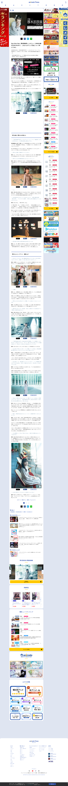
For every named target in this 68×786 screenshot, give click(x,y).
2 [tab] (48, 95)
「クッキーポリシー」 (30, 784)
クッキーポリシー (32, 749)
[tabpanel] (51, 91)
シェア (25, 238)
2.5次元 (12, 762)
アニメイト (49, 747)
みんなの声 (46, 6)
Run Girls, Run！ (19, 511)
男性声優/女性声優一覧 (23, 757)
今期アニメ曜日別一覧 (23, 748)
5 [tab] (52, 95)
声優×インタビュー (22, 758)
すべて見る (51, 208)
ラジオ (38, 6)
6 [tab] (53, 95)
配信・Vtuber (12, 763)
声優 (30, 6)
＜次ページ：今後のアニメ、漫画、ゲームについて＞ (26, 499)
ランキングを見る (26, 649)
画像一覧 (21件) (34, 238)
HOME (5, 6)
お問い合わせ (31, 752)
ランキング (13, 6)
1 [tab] (47, 95)
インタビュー (29, 511)
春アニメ (21, 749)
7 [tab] (55, 95)
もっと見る (51, 97)
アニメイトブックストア (42, 747)
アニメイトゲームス (41, 748)
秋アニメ (21, 752)
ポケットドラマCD (41, 749)
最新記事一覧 (22, 747)
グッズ (54, 6)
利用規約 (31, 747)
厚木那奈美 (12, 511)
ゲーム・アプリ (13, 758)
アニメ (22, 6)
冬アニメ (21, 753)
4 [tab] (51, 95)
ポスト (18, 238)
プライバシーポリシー (32, 748)
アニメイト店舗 (50, 749)
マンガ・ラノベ (13, 757)
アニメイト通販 (50, 748)
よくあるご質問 (32, 753)
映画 (62, 6)
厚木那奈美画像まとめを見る (26, 581)
